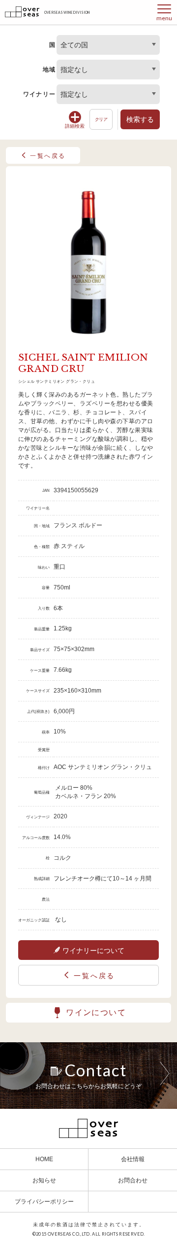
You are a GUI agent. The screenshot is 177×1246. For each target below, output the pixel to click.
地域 (49, 70)
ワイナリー (39, 94)
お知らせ (44, 1180)
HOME (44, 1159)
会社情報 (133, 1159)
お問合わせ (133, 1180)
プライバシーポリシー (44, 1201)
